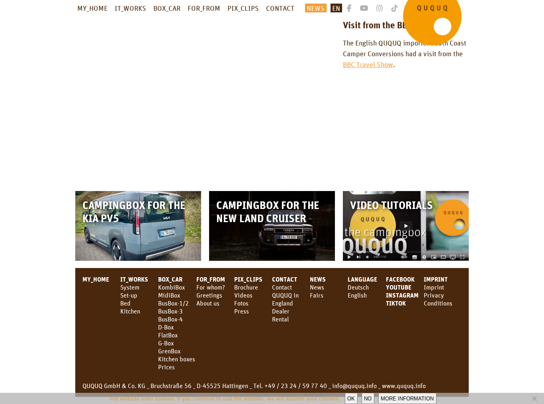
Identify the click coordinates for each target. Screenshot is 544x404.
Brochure (246, 287)
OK (351, 399)
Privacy (434, 295)
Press (241, 311)
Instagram (402, 295)
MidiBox (169, 295)
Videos (243, 295)
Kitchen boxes (176, 359)
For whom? (210, 287)
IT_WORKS (130, 8)
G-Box (166, 343)
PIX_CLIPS (243, 8)
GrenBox (169, 351)
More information (407, 399)
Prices (166, 367)
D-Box (166, 327)
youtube (398, 287)
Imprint (436, 279)
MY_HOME (92, 8)
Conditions (438, 303)
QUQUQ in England (285, 299)
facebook (400, 279)
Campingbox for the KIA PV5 (133, 211)
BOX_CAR (166, 8)
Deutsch (358, 287)
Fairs (316, 295)
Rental (280, 319)
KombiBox (171, 287)
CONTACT (280, 8)
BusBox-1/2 (173, 303)
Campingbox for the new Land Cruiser (267, 211)
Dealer (281, 311)
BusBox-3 (170, 311)
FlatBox (168, 335)
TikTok (396, 303)
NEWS (316, 8)
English (357, 295)
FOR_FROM (204, 8)
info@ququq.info (354, 386)
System (129, 287)
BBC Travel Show (368, 64)
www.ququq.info (404, 386)
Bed (125, 303)
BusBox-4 (170, 319)
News (318, 279)
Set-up (128, 295)
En (336, 8)
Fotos (241, 303)
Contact (282, 287)
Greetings (209, 295)
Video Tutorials (391, 204)
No (368, 399)
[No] (534, 398)
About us (207, 303)
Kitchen (130, 311)
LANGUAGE (362, 279)
